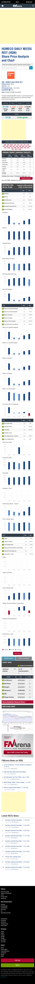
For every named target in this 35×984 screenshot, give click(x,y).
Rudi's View (13, 774)
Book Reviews (4, 906)
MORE (2, 956)
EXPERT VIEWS (8, 658)
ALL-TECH (3, 941)
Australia (12, 789)
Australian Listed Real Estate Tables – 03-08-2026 (17, 830)
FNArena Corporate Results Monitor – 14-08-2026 (16, 787)
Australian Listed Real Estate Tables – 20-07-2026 (17, 841)
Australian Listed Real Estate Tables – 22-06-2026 (17, 867)
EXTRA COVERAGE (23, 658)
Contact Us (3, 898)
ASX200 (7, 92)
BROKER (8, 677)
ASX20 (2, 931)
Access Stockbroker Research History (13, 702)
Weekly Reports (14, 768)
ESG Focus (3, 909)
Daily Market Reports (15, 779)
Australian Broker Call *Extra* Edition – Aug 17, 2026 (16, 777)
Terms (2, 895)
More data (17, 653)
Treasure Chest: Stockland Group (13, 857)
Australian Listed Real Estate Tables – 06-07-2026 (17, 851)
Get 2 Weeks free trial (5, 1)
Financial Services (5, 951)
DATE (21, 677)
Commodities (4, 907)
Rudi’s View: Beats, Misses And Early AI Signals (15, 772)
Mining (2, 954)
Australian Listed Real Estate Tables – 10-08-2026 (17, 825)
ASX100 (2, 935)
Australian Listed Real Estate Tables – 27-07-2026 (17, 836)
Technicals (3, 922)
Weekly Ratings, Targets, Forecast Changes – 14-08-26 (17, 782)
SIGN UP (17, 965)
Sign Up (17, 1)
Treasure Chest (14, 858)
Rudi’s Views (4, 925)
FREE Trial (17, 960)
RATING (29, 677)
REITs (12, 84)
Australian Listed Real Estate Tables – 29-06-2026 (17, 862)
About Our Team (5, 891)
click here (4, 977)
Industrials (3, 952)
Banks (2, 947)
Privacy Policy (4, 896)
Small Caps (3, 920)
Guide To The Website (6, 893)
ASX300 (12, 92)
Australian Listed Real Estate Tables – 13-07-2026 (17, 846)
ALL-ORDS (18, 92)
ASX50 (2, 933)
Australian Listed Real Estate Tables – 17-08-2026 (17, 820)
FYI (1, 911)
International (4, 918)
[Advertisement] (17, 26)
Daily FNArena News (6, 912)
